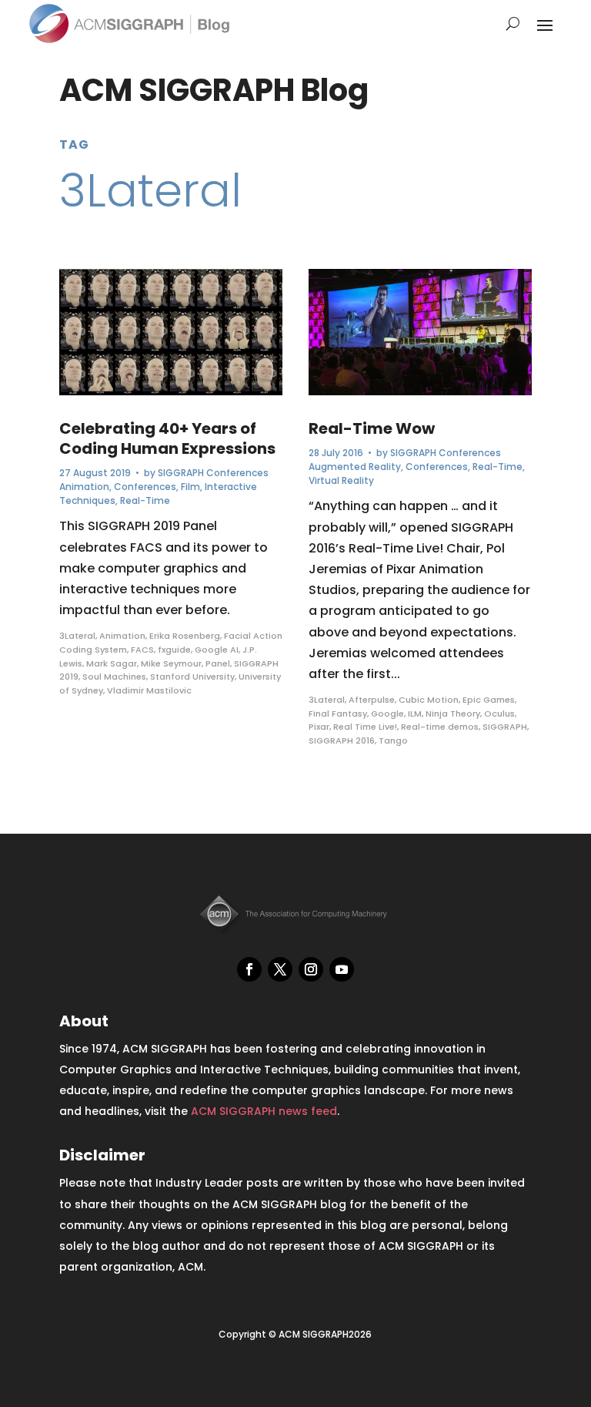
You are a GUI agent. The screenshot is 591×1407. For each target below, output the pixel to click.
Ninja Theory (453, 713)
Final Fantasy (338, 713)
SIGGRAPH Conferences (213, 472)
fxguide (174, 649)
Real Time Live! (365, 726)
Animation (84, 486)
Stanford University (192, 676)
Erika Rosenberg (184, 636)
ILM (415, 713)
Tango (393, 740)
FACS (142, 649)
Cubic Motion (429, 699)
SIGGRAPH (504, 726)
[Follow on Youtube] (341, 969)
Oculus (499, 713)
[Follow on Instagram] (311, 969)
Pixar (319, 726)
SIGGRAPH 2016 (342, 740)
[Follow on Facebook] (249, 969)
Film (190, 486)
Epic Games (488, 699)
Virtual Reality (341, 480)
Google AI (217, 649)
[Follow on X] (280, 969)
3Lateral (77, 636)
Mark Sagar (111, 663)
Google (387, 713)
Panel (217, 663)
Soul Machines (114, 676)
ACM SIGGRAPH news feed (264, 1111)
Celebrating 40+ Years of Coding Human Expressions (167, 438)
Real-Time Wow (372, 428)
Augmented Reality (355, 466)
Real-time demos (440, 726)
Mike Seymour (171, 663)
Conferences (145, 486)
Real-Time (145, 500)
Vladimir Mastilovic (149, 690)
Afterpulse (372, 699)
